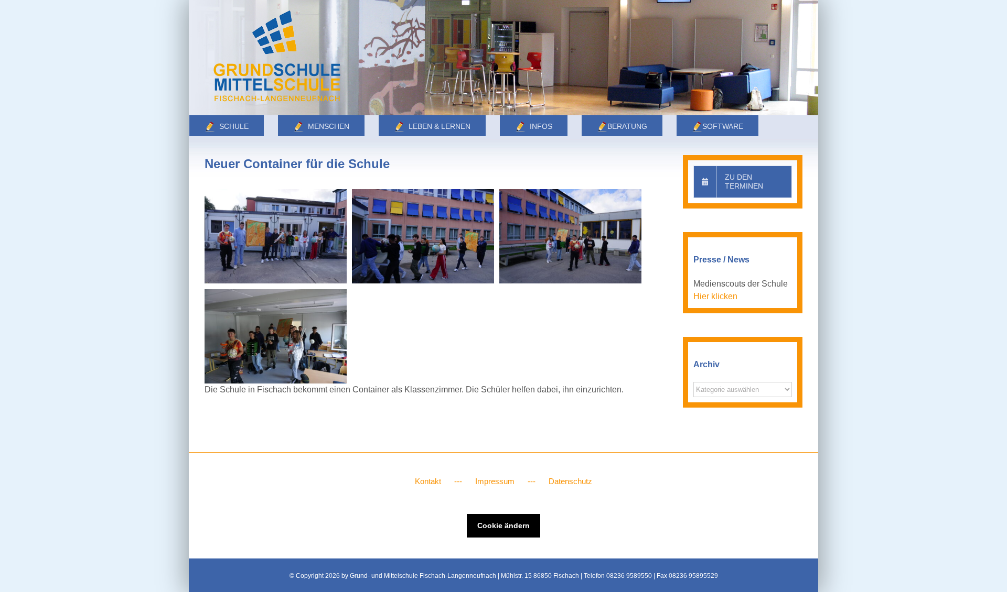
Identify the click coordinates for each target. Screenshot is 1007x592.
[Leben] (503, 57)
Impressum (495, 481)
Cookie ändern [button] (503, 525)
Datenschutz (570, 481)
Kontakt (428, 481)
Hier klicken (715, 296)
